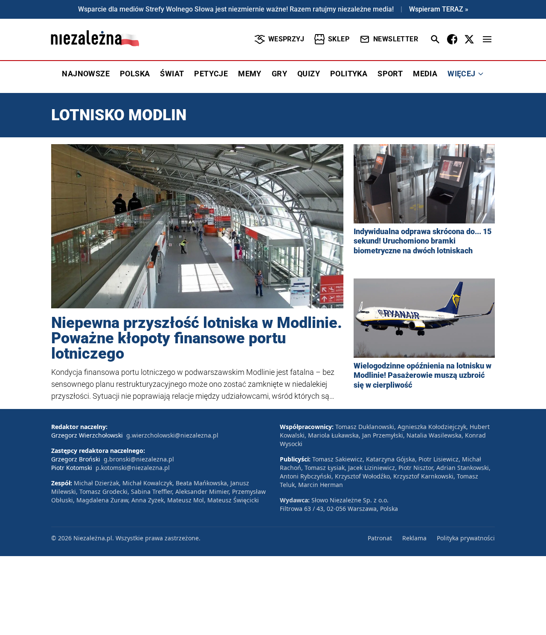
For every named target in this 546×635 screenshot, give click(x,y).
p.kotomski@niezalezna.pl (133, 468)
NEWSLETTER (395, 39)
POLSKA (135, 73)
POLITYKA (348, 73)
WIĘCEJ (461, 73)
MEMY (249, 73)
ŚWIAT (172, 73)
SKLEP (338, 39)
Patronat (380, 538)
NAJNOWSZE (86, 73)
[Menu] (487, 39)
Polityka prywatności (466, 538)
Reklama (414, 538)
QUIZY (308, 73)
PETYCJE (211, 73)
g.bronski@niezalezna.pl (139, 459)
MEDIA (425, 73)
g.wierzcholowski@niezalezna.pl (172, 435)
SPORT (390, 73)
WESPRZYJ (286, 39)
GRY (279, 73)
